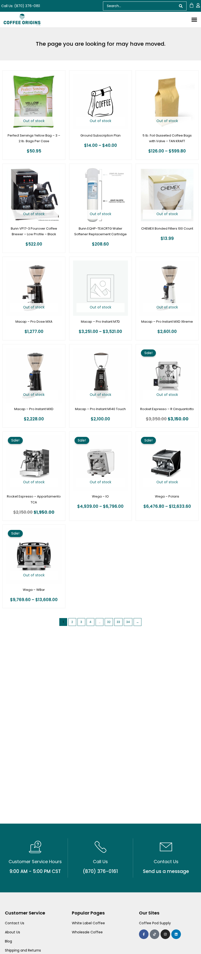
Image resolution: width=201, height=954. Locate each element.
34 (128, 622)
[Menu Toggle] (194, 19)
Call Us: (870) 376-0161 (20, 5)
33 (118, 622)
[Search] (181, 6)
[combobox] (139, 6)
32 (109, 622)
